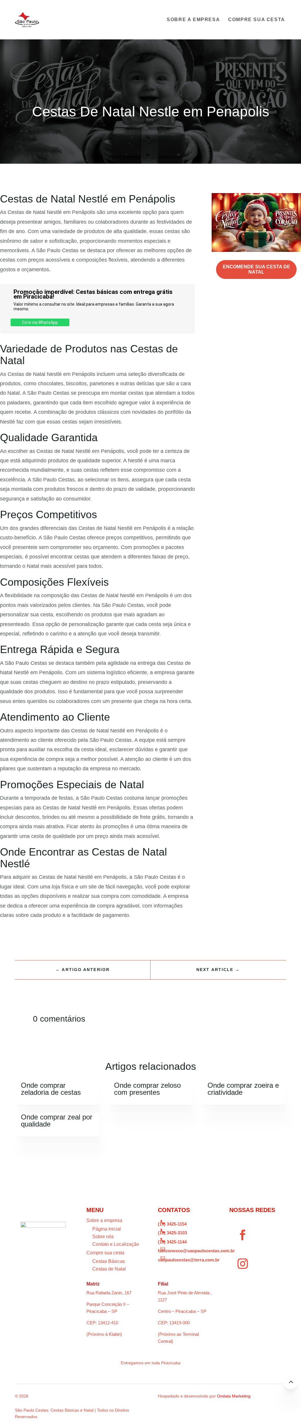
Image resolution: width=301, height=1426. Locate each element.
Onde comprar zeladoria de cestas (51, 1088)
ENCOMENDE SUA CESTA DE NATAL (256, 269)
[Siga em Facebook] (242, 1235)
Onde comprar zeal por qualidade (56, 1120)
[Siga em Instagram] (242, 1264)
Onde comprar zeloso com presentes (147, 1088)
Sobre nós (103, 1236)
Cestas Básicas (108, 1261)
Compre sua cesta (256, 19)
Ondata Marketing (233, 1396)
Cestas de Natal (109, 1268)
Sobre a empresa (193, 19)
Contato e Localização (115, 1244)
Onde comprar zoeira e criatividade (243, 1088)
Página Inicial (106, 1228)
